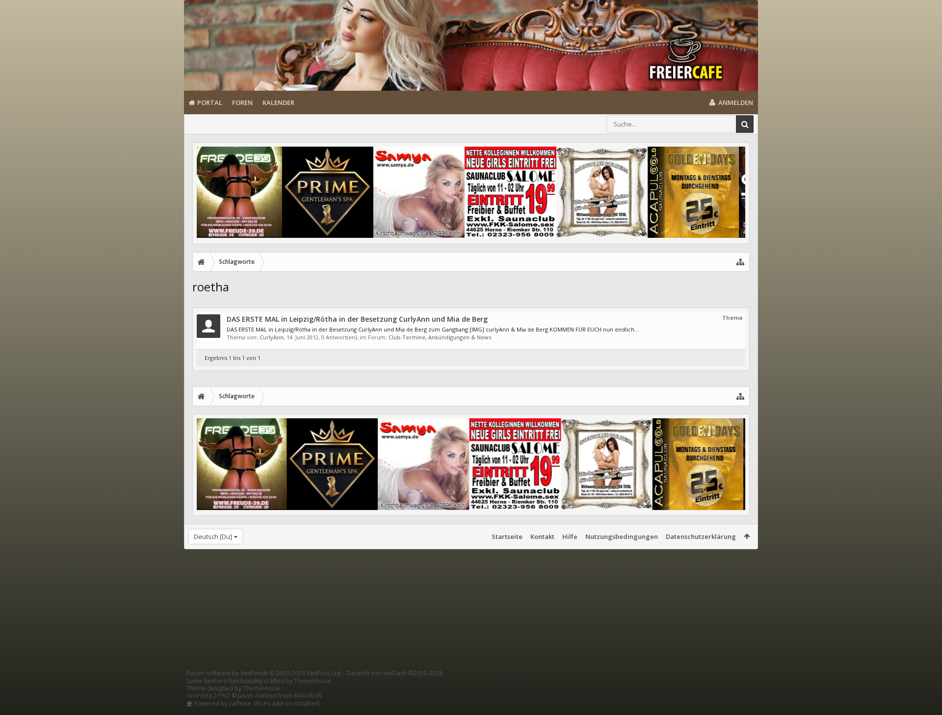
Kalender (278, 102)
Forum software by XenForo (264, 673)
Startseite (507, 536)
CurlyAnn (272, 337)
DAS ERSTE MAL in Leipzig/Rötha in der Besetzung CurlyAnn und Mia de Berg (357, 319)
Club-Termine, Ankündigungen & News (440, 337)
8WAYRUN (307, 695)
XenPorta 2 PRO (208, 695)
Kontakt (542, 536)
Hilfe (569, 536)
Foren (242, 102)
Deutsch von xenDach (395, 673)
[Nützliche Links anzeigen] (740, 262)
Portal (209, 102)
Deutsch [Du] (213, 536)
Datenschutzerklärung (701, 536)
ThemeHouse (312, 681)
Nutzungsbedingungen (621, 536)
